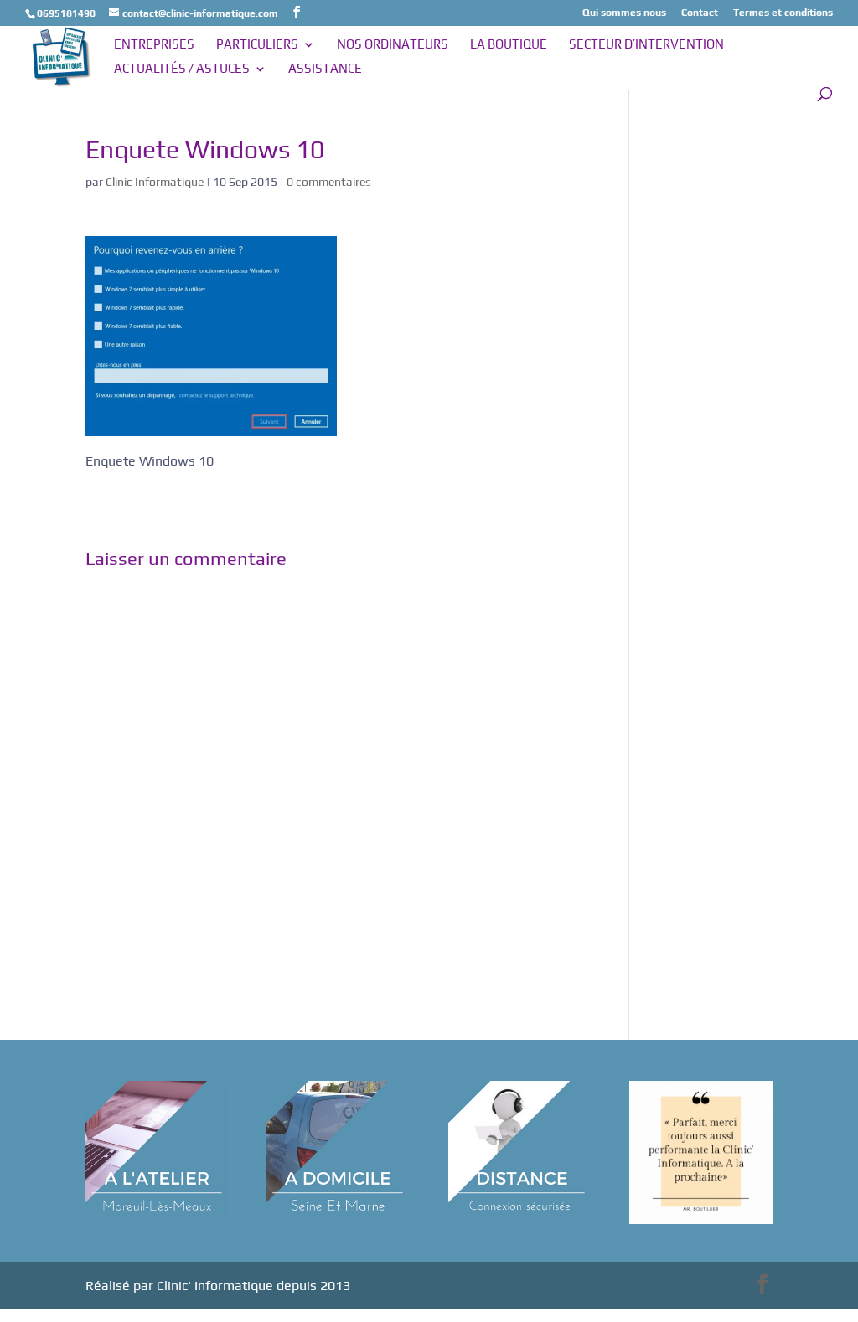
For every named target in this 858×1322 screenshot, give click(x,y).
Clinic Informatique (155, 181)
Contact (699, 13)
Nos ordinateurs (392, 45)
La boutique (508, 45)
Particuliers (257, 45)
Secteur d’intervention (646, 45)
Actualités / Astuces (182, 69)
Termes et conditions (783, 13)
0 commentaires (329, 181)
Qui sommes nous (624, 13)
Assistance (325, 69)
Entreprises (154, 45)
